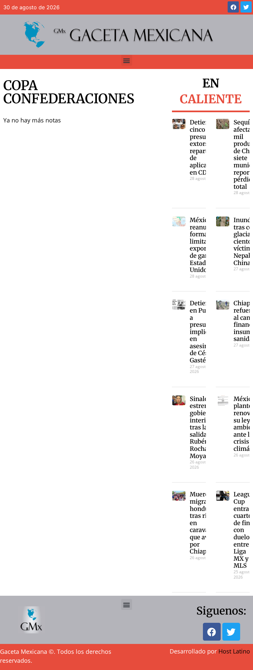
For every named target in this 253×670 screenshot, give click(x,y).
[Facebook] (233, 7)
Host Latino (234, 651)
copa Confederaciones (68, 92)
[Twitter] (246, 7)
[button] (126, 60)
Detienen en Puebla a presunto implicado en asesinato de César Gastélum (204, 331)
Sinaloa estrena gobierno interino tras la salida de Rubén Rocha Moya (203, 427)
